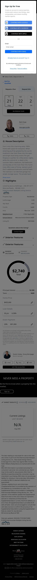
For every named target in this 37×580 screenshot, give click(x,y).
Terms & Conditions (22, 68)
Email (7, 44)
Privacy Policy (13, 68)
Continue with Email (18, 52)
